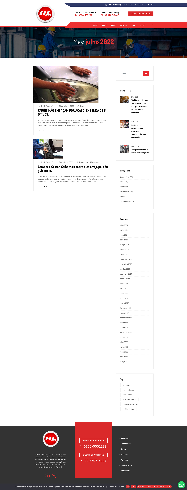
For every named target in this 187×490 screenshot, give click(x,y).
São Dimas (125, 438)
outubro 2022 (125, 328)
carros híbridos (128, 395)
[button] (136, 438)
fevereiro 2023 (125, 308)
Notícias (123, 196)
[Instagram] (54, 476)
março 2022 (124, 362)
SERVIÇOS (123, 25)
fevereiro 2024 (125, 250)
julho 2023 (124, 284)
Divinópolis (125, 471)
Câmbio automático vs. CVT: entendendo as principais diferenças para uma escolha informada (139, 106)
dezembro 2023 (126, 259)
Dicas (82, 106)
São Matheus (126, 444)
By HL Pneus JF (47, 106)
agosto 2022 (125, 337)
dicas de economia (129, 399)
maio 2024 (124, 235)
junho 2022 (124, 347)
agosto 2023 (125, 279)
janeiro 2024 (124, 254)
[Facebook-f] (47, 476)
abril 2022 (124, 357)
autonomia (126, 385)
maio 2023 (124, 293)
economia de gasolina (130, 404)
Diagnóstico (83, 162)
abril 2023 (124, 298)
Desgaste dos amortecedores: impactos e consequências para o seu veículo (139, 131)
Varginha (124, 460)
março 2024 (124, 245)
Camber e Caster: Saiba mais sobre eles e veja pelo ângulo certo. (73, 169)
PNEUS (104, 25)
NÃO (133, 487)
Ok (128, 487)
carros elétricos (128, 390)
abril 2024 (124, 240)
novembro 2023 (126, 264)
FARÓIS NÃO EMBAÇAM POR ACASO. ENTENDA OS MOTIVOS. (72, 112)
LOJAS (95, 25)
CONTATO (143, 25)
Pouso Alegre (126, 465)
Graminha (124, 455)
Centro (123, 449)
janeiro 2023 (124, 313)
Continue (41, 130)
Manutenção (94, 162)
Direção (123, 187)
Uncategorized (125, 201)
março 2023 (124, 303)
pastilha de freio (128, 409)
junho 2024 (124, 230)
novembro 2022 (126, 323)
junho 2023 (124, 289)
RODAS (113, 25)
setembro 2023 (126, 274)
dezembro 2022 (126, 318)
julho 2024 (124, 225)
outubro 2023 (125, 269)
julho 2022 (124, 342)
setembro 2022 (126, 332)
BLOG (133, 25)
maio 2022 (124, 352)
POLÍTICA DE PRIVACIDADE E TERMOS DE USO (154, 487)
